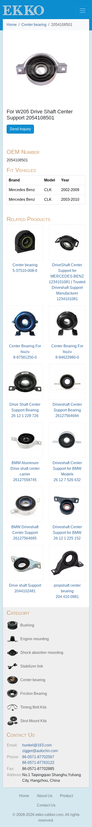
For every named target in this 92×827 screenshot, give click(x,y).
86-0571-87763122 (38, 763)
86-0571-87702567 (38, 757)
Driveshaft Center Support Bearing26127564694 (67, 410)
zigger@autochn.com (40, 751)
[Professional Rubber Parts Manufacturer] (23, 10)
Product (66, 796)
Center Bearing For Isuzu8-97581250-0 (25, 351)
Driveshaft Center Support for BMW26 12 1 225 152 (67, 532)
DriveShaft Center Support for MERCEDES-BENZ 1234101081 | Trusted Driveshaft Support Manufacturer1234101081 (67, 282)
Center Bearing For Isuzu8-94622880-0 (67, 351)
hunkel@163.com (37, 745)
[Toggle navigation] (82, 10)
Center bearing (33, 25)
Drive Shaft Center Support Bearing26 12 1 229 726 (24, 410)
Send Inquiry (20, 129)
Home (12, 25)
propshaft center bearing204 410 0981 (67, 591)
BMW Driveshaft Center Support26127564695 (24, 532)
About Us (44, 796)
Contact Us (46, 805)
